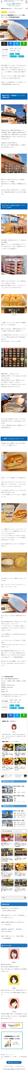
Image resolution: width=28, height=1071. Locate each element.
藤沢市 (16, 48)
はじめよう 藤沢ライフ (11, 1069)
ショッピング (13, 56)
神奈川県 (11, 48)
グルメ (18, 53)
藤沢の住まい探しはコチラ (6, 8)
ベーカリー (4, 12)
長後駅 (18, 50)
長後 (20, 48)
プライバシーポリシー (18, 8)
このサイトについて (20, 1066)
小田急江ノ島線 (13, 50)
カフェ (12, 53)
